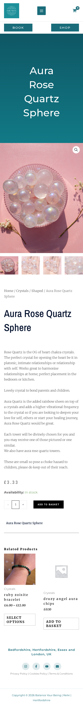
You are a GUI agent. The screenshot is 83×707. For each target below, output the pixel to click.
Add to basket (48, 504)
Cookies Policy (38, 673)
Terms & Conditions (61, 673)
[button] (18, 27)
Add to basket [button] (54, 624)
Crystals (22, 291)
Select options (16, 620)
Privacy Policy (18, 673)
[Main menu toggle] (41, 10)
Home (8, 291)
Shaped (37, 291)
